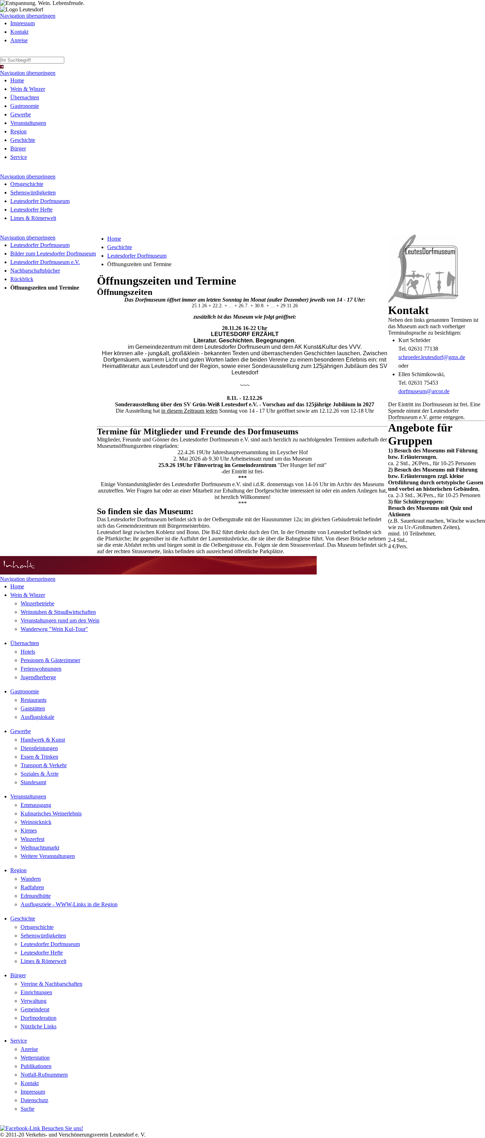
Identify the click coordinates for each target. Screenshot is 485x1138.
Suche (27, 1109)
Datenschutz (34, 1100)
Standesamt (33, 782)
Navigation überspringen (27, 16)
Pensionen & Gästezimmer (50, 660)
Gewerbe (20, 114)
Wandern (31, 879)
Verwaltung (34, 1001)
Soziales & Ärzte (40, 774)
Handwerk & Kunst (43, 740)
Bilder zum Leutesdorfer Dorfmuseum (53, 254)
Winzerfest (32, 839)
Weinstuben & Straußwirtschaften (58, 612)
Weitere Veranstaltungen (48, 856)
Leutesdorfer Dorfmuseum (40, 201)
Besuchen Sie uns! (61, 1128)
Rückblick (21, 279)
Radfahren (32, 887)
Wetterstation (35, 1058)
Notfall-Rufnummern (44, 1075)
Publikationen (36, 1066)
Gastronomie (24, 106)
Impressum (22, 23)
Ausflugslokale (37, 717)
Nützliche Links (38, 1026)
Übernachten (24, 97)
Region (18, 131)
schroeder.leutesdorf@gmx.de (431, 357)
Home (17, 80)
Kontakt (19, 32)
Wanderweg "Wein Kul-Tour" (54, 629)
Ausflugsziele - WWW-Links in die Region (69, 904)
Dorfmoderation (38, 1018)
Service (18, 157)
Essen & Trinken (39, 757)
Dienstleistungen (39, 748)
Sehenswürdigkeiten (33, 192)
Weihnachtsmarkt (40, 848)
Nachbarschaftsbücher (35, 271)
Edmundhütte (36, 896)
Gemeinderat (35, 1009)
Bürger (18, 148)
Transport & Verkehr (44, 765)
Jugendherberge (38, 677)
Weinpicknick (36, 822)
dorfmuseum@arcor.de (423, 391)
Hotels (28, 652)
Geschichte (22, 140)
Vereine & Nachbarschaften (51, 984)
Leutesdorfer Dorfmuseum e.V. (45, 262)
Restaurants (34, 700)
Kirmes (29, 831)
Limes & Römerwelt (33, 218)
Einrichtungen (36, 992)
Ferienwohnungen (41, 669)
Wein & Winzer (27, 89)
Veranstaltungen (28, 123)
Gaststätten (33, 708)
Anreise (19, 40)
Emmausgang (36, 805)
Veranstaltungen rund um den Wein (60, 620)
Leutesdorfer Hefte (31, 210)
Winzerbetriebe (37, 603)
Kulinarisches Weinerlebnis (51, 813)
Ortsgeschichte (26, 184)
